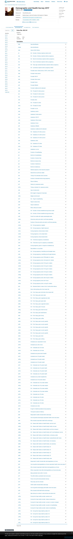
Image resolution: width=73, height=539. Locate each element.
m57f (19, 356)
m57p (19, 385)
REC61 (6, 70)
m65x (19, 458)
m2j (19, 96)
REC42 (6, 62)
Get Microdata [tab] (36, 27)
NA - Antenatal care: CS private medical (39, 382)
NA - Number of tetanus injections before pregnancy (42, 56)
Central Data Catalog (11, 4)
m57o (19, 382)
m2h (19, 91)
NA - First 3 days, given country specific (39, 321)
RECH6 (6, 46)
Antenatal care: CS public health (38, 356)
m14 (19, 178)
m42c (19, 231)
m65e (19, 435)
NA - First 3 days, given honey (37, 315)
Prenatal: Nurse (34, 82)
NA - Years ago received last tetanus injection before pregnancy (44, 64)
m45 (19, 245)
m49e (19, 268)
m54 (19, 286)
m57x (19, 406)
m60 (19, 408)
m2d (19, 79)
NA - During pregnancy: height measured (40, 228)
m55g (19, 309)
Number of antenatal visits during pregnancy (40, 178)
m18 (19, 190)
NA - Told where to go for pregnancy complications (42, 242)
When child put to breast (36, 207)
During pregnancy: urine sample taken (39, 233)
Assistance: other (34, 140)
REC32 (6, 59)
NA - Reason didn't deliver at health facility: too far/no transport (44, 429)
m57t (19, 397)
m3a (19, 111)
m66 (19, 461)
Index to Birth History (35, 50)
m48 (19, 254)
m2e (19, 82)
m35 (19, 210)
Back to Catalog (10, 530)
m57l (19, 373)
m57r (19, 391)
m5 (18, 155)
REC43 (6, 64)
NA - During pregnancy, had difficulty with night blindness (43, 254)
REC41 (6, 60)
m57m (19, 376)
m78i (19, 519)
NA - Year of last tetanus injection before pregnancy (42, 61)
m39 (19, 222)
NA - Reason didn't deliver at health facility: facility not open (44, 426)
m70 (19, 473)
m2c (19, 76)
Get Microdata (28, 9)
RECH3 (6, 40)
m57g (19, 359)
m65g (19, 440)
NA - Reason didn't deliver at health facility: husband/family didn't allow (46, 438)
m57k (19, 370)
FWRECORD (7, 92)
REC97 (6, 88)
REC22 (6, 55)
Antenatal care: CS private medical (38, 379)
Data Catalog (36, 1)
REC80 (6, 75)
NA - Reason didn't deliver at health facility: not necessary (43, 440)
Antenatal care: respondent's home (38, 341)
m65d (19, 432)
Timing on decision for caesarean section (39, 187)
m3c (19, 117)
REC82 (6, 79)
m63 (19, 417)
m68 (19, 467)
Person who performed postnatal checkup (40, 478)
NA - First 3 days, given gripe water (38, 301)
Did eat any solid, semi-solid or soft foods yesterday (42, 219)
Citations (53, 1)
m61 (19, 411)
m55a (19, 292)
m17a (19, 187)
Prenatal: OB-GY (34, 76)
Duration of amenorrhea (36, 158)
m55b (19, 295)
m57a (19, 341)
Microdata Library (21, 1)
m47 (19, 251)
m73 (19, 481)
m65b (19, 426)
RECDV (6, 90)
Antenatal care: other (35, 406)
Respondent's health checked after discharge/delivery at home (44, 461)
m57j (19, 368)
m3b (19, 114)
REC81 (6, 77)
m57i (19, 365)
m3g (19, 128)
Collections (47, 1)
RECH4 (6, 42)
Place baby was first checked (37, 481)
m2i (19, 93)
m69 (19, 470)
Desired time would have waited (37, 172)
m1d (19, 64)
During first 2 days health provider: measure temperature (43, 499)
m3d (19, 120)
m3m (19, 146)
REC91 (6, 81)
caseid (19, 47)
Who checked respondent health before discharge (41, 420)
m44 (19, 242)
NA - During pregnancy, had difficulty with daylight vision (43, 251)
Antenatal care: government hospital (38, 353)
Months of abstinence (35, 166)
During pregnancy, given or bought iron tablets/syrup (42, 245)
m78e (19, 508)
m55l (19, 324)
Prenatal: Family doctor (36, 73)
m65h (19, 443)
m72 (19, 478)
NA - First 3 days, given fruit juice (38, 306)
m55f (19, 306)
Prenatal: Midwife (34, 85)
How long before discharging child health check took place (43, 487)
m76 (19, 490)
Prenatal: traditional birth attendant (38, 88)
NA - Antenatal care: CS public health (39, 365)
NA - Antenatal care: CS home (37, 347)
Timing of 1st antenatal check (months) (39, 175)
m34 (19, 207)
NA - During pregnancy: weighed (38, 225)
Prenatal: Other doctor (35, 79)
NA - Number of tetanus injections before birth (41, 53)
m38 (19, 216)
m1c (19, 61)
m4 (19, 152)
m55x (19, 335)
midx (19, 50)
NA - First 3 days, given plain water (38, 295)
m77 (19, 493)
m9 (19, 166)
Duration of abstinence (35, 163)
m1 (18, 53)
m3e (19, 123)
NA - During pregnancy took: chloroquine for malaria (42, 260)
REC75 (6, 73)
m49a (19, 257)
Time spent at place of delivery (37, 411)
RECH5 (6, 44)
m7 (19, 161)
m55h (19, 312)
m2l (19, 102)
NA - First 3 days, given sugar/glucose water (40, 298)
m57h (19, 362)
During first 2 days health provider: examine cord (41, 496)
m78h (19, 516)
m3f (19, 126)
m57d (19, 350)
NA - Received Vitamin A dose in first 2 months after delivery (44, 286)
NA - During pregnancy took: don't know (39, 280)
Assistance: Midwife (35, 126)
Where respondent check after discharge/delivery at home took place (46, 470)
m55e (19, 303)
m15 (19, 181)
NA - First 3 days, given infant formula (39, 309)
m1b (19, 58)
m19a (19, 196)
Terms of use (59, 1)
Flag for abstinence (35, 204)
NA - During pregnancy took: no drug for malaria (41, 283)
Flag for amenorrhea (35, 201)
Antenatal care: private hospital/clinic (39, 376)
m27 (19, 198)
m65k (19, 452)
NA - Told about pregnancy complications (40, 239)
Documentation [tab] (27, 27)
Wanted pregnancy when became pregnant (40, 169)
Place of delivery (34, 181)
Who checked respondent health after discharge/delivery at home (45, 467)
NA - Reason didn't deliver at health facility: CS (41, 446)
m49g (19, 274)
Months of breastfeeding (36, 155)
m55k (19, 321)
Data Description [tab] (18, 27)
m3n (19, 149)
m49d (19, 266)
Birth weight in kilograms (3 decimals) (39, 193)
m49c (19, 263)
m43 (19, 239)
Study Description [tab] (9, 27)
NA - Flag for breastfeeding (37, 198)
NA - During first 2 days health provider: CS (40, 510)
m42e (19, 236)
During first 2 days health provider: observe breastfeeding (43, 508)
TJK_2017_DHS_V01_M (21, 4)
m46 (19, 248)
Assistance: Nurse (34, 123)
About (42, 1)
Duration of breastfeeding (36, 152)
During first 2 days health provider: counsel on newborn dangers (45, 502)
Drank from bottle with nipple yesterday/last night (41, 216)
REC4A (6, 49)
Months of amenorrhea (36, 161)
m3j (19, 137)
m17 (19, 184)
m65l (19, 455)
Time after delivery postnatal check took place (41, 475)
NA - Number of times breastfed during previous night (42, 210)
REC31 (6, 57)
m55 (19, 289)
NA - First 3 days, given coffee (37, 318)
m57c (19, 347)
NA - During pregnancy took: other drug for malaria (42, 277)
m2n (19, 108)
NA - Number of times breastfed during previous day (42, 213)
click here (40, 535)
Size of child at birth (35, 190)
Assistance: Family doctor (36, 114)
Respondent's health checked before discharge (41, 414)
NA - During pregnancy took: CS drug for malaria (41, 263)
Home (6, 4)
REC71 (6, 71)
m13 (19, 175)
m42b (19, 228)
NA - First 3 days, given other (37, 335)
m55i (19, 315)
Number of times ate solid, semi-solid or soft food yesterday (43, 222)
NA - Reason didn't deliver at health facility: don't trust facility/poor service (47, 432)
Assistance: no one (35, 149)
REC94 (6, 84)
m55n (19, 330)
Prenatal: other (34, 99)
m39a (19, 219)
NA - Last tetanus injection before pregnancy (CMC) (42, 67)
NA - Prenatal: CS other (36, 102)
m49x (19, 277)
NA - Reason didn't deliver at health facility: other (41, 458)
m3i (19, 134)
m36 (19, 213)
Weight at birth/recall (35, 196)
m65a (19, 423)
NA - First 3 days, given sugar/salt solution (40, 303)
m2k (19, 99)
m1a (19, 56)
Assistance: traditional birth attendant (39, 128)
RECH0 (6, 35)
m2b (19, 73)
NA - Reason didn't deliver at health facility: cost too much (43, 423)
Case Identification (34, 44)
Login (66, 1)
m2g (19, 88)
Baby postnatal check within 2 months (39, 473)
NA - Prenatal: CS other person (37, 91)
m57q (19, 388)
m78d (19, 505)
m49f (19, 271)
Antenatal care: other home (37, 344)
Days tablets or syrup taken (37, 248)
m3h (19, 131)
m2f (19, 85)
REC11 (6, 51)
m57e (19, 353)
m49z (19, 280)
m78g (19, 513)
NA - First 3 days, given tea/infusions (39, 312)
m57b (19, 344)
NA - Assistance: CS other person (38, 131)
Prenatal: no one (34, 108)
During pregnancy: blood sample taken (39, 236)
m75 (19, 487)
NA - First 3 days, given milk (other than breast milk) (42, 292)
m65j (19, 449)
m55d (19, 301)
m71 (19, 475)
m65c (19, 429)
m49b (19, 260)
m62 (19, 414)
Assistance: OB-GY (35, 117)
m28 (19, 201)
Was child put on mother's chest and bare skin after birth (43, 493)
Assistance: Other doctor (36, 120)
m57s (19, 394)
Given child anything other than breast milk (40, 289)
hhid (19, 44)
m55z (19, 338)
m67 (19, 464)
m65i (19, 446)
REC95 (6, 86)
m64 (19, 420)
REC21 (6, 53)
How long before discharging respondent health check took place (45, 417)
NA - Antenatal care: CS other (37, 394)
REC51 (6, 68)
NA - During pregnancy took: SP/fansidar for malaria (42, 257)
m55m (19, 327)
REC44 (6, 66)
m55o (19, 333)
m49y (19, 283)
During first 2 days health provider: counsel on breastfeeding (44, 505)
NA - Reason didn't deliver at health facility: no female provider (44, 435)
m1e (19, 67)
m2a (19, 70)
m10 (19, 169)
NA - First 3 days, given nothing (37, 338)
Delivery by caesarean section (37, 184)
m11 (19, 172)
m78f (19, 510)
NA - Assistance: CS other (36, 143)
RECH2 (6, 38)
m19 (19, 193)
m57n (19, 379)
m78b (19, 499)
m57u (19, 400)
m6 (19, 158)
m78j (19, 522)
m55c (19, 298)
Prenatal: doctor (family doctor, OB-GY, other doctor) (42, 70)
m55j (19, 318)
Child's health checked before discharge (39, 484)
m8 (19, 163)
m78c (19, 502)
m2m (19, 105)
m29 (19, 204)
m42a (19, 225)
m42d (19, 233)
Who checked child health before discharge (40, 490)
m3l (19, 143)
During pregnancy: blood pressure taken (39, 231)
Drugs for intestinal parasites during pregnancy (41, 408)
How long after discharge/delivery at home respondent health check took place (48, 464)
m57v (19, 403)
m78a (19, 496)
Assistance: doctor (35, 111)
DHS (16, 4)
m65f (19, 438)
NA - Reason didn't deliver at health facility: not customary (43, 443)
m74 (19, 484)
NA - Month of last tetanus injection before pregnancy (42, 58)
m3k (19, 140)
